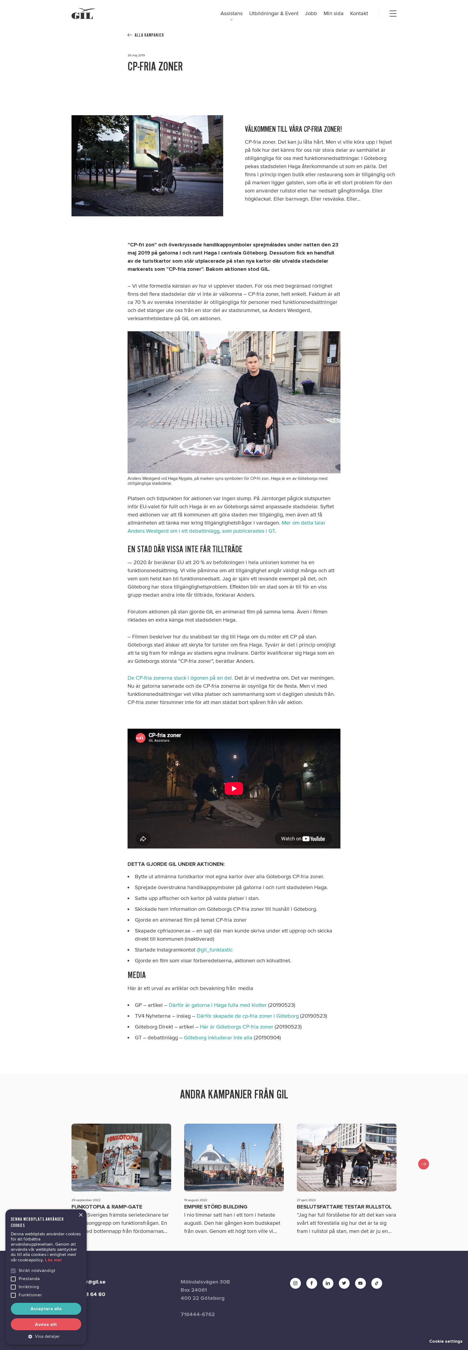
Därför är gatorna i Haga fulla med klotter (218, 1005)
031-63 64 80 (88, 1294)
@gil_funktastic (215, 950)
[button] (46, 1336)
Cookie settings (446, 1341)
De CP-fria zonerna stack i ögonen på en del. (180, 678)
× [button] (81, 1215)
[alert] (46, 1277)
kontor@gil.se (89, 1282)
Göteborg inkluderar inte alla (218, 1037)
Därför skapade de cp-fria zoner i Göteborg (248, 1016)
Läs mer (53, 1260)
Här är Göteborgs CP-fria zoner (236, 1027)
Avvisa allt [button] (46, 1324)
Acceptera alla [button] (46, 1309)
